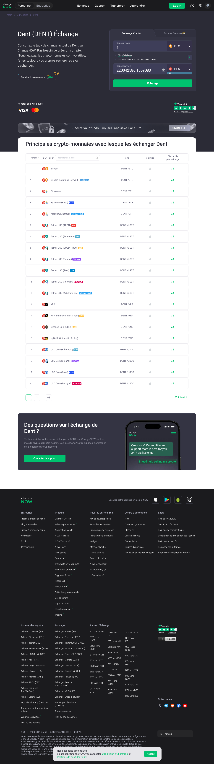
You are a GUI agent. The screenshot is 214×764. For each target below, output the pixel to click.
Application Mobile (64, 530)
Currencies (22, 15)
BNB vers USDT (112, 691)
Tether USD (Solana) (65, 259)
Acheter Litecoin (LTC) (31, 671)
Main (9, 15)
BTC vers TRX (131, 670)
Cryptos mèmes (62, 575)
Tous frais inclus (125, 55)
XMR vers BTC (97, 666)
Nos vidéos (26, 535)
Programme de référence (102, 530)
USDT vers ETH (130, 639)
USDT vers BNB (130, 648)
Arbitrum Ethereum (67, 213)
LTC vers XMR (114, 641)
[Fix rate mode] (163, 69)
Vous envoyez (123, 43)
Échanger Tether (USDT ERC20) (70, 643)
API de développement (101, 518)
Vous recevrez (124, 66)
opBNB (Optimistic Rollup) (64, 338)
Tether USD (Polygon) (67, 281)
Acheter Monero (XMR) (32, 676)
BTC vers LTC (131, 655)
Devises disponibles (134, 547)
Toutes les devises (63, 711)
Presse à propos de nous (33, 518)
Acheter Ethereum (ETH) (32, 637)
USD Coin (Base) (62, 372)
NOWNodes (95, 575)
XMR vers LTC (114, 658)
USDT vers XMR (95, 647)
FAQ (127, 518)
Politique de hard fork (168, 541)
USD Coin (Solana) (65, 360)
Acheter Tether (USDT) (31, 643)
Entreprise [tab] (43, 5)
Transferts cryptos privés (67, 564)
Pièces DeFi (60, 581)
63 (48, 397)
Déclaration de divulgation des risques (176, 535)
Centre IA (59, 558)
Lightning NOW (62, 603)
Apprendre (137, 5)
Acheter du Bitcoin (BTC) (32, 631)
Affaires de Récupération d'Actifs (174, 552)
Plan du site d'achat (30, 722)
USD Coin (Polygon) (66, 383)
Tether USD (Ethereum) (65, 236)
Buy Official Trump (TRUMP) (34, 702)
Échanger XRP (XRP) (65, 691)
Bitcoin (54, 168)
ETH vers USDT (129, 663)
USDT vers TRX (112, 634)
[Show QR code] (189, 500)
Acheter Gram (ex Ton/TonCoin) (29, 689)
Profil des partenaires (100, 524)
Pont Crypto (61, 586)
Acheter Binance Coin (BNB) (34, 648)
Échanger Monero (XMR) (67, 659)
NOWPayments (97, 564)
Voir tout (180, 397)
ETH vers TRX (131, 684)
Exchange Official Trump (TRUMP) (66, 704)
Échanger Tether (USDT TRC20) (70, 648)
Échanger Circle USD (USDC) (68, 654)
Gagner (100, 5)
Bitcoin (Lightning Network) (70, 180)
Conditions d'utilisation (169, 524)
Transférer (117, 5)
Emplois (25, 541)
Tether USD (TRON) (63, 225)
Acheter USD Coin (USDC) (33, 654)
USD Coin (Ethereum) (64, 349)
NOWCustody (96, 569)
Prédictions (60, 552)
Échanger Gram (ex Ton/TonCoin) (64, 684)
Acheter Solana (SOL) (31, 697)
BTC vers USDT (94, 639)
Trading (58, 615)
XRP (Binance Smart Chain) (67, 315)
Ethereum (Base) (62, 202)
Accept (151, 753)
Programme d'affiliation (101, 535)
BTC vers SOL (131, 696)
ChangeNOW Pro (63, 518)
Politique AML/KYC (167, 518)
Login (177, 5)
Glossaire (129, 530)
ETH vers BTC (96, 660)
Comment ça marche (135, 524)
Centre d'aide (131, 541)
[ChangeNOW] (7, 5)
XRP (53, 304)
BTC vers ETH (96, 677)
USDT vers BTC (95, 690)
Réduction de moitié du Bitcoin (139, 552)
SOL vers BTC (96, 683)
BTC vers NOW (129, 677)
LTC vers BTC (114, 669)
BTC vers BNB (114, 675)
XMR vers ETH (114, 664)
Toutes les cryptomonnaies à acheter (35, 709)
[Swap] (190, 57)
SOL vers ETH (131, 632)
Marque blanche (98, 547)
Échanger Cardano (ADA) (67, 665)
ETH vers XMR (97, 654)
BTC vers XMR (97, 631)
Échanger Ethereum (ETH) (67, 637)
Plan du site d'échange (66, 717)
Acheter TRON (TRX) (30, 682)
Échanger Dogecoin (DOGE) (68, 671)
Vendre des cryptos (30, 717)
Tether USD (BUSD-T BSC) (66, 247)
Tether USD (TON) (62, 270)
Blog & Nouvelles (29, 524)
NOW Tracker (61, 541)
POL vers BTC (131, 690)
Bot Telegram (61, 598)
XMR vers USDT (112, 682)
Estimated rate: (124, 59)
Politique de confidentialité (171, 530)
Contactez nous (132, 535)
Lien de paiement (63, 609)
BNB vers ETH (96, 671)
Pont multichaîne (98, 558)
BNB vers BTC (114, 652)
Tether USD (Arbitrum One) (71, 293)
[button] (179, 46)
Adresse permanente (65, 524)
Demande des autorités (169, 547)
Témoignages (27, 547)
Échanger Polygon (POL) (66, 676)
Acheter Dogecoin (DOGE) (33, 665)
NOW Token (60, 547)
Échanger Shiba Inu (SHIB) (68, 697)
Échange (83, 5)
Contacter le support (44, 458)
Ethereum (56, 191)
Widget (93, 541)
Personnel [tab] (24, 5)
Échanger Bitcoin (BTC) (66, 631)
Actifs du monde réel (65, 569)
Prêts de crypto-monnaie (67, 592)
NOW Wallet (61, 535)
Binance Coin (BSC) (63, 327)
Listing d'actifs (97, 552)
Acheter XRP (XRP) (30, 659)
